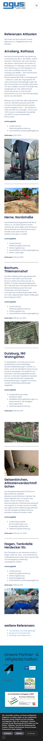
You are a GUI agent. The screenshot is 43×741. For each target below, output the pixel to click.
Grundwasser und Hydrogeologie (22, 631)
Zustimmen (7, 733)
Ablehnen (19, 733)
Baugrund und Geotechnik (19, 633)
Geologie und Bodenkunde (19, 635)
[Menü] (37, 5)
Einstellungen (31, 733)
